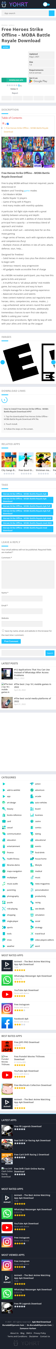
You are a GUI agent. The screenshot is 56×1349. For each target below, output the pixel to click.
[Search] (52, 13)
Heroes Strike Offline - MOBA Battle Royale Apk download (24, 500)
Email (4, 605)
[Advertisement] (28, 742)
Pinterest (28, 98)
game (27, 190)
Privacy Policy (40, 1333)
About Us (14, 1333)
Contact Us (45, 1336)
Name (4, 592)
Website (5, 618)
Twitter (17, 98)
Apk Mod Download (41, 1321)
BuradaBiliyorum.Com (13, 1325)
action (11, 25)
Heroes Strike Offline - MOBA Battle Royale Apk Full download (26, 512)
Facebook (6, 98)
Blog (22, 1333)
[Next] (53, 362)
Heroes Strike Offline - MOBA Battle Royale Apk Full (26, 506)
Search (50, 653)
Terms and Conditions (17, 1336)
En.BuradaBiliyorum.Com (39, 1325)
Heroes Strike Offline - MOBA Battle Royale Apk (24, 494)
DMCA (29, 1333)
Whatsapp (49, 98)
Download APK (16, 80)
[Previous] (2, 362)
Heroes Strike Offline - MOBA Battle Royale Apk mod (27, 518)
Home (4, 25)
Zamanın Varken (28, 1328)
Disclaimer (33, 1336)
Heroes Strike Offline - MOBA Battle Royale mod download (25, 529)
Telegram (39, 98)
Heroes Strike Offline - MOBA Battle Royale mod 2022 (27, 523)
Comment (6, 557)
